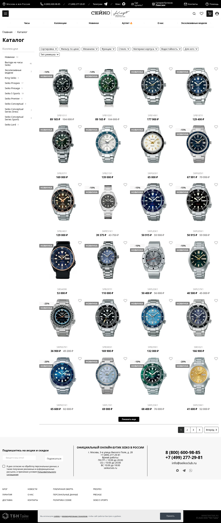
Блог (4, 489)
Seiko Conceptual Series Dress (18, 110)
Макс (118, 4)
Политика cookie (62, 500)
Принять (170, 516)
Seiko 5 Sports (14, 93)
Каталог (22, 32)
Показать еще (129, 419)
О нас (161, 23)
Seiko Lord (12, 124)
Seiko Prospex (14, 83)
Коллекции (60, 23)
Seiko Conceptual (15, 103)
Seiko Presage (13, 88)
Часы (27, 23)
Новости (32, 489)
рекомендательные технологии (74, 516)
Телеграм (97, 4)
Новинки (94, 23)
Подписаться (54, 458)
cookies (57, 516)
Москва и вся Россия (18, 4)
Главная (7, 32)
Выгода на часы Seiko (18, 63)
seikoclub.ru (110, 467)
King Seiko (12, 77)
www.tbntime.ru (210, 515)
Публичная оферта (63, 489)
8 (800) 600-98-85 (52, 4)
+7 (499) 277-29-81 (76, 4)
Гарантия (7, 494)
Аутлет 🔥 (127, 23)
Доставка (7, 500)
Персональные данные (65, 494)
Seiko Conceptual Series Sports (18, 118)
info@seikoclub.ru (184, 463)
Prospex (97, 489)
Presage (97, 494)
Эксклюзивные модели (194, 23)
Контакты (33, 500)
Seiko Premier (13, 98)
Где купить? (139, 4)
